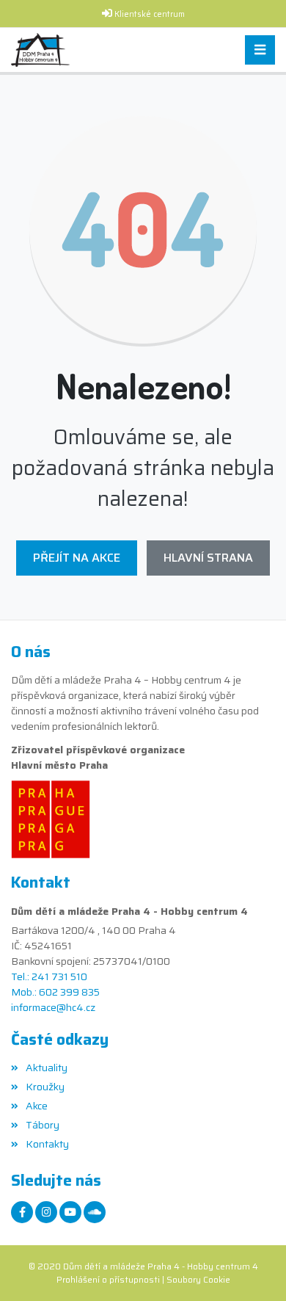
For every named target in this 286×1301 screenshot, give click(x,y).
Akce (37, 1106)
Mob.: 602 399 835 (55, 992)
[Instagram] (46, 1212)
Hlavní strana (208, 557)
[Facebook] (22, 1212)
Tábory (42, 1125)
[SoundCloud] (95, 1212)
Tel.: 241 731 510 (49, 977)
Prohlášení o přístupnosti (108, 1279)
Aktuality (46, 1067)
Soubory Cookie (198, 1279)
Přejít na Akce (76, 557)
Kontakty (47, 1144)
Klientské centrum (149, 14)
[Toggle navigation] (260, 50)
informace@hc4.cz (53, 1007)
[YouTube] (70, 1212)
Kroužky (45, 1087)
